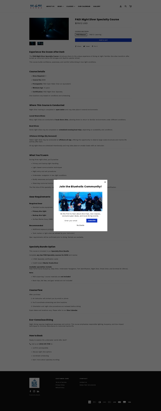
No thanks (80, 225)
